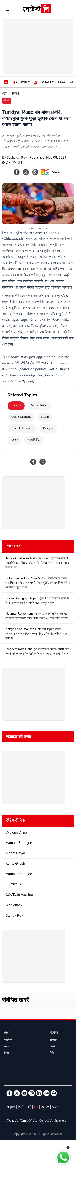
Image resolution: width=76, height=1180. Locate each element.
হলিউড (53, 1047)
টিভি (52, 1053)
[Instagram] (31, 1093)
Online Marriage (21, 417)
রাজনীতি (8, 1040)
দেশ (71, 83)
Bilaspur (48, 428)
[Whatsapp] (35, 172)
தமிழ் (55, 1107)
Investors (60, 1121)
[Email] (54, 1093)
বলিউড (53, 1040)
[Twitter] (17, 1093)
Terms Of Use (28, 1121)
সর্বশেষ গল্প (13, 546)
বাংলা (36, 1107)
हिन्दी (20, 1107)
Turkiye (16, 405)
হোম (4, 94)
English (10, 1107)
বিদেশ (15, 94)
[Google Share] (51, 174)
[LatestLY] (37, 11)
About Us (12, 1121)
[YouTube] (24, 1093)
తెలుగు (45, 1107)
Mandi (45, 417)
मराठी (28, 1107)
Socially (46, 83)
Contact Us (46, 1121)
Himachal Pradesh (22, 428)
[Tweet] (42, 462)
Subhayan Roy (17, 158)
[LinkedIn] (39, 1093)
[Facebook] (17, 172)
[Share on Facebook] (33, 462)
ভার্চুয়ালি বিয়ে (34, 440)
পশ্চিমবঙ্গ (61, 83)
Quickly (23, 83)
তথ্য (6, 1047)
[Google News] (46, 1093)
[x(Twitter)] (26, 172)
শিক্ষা (6, 1053)
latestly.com (24, 382)
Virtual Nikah (39, 405)
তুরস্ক (14, 440)
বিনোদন (54, 1033)
